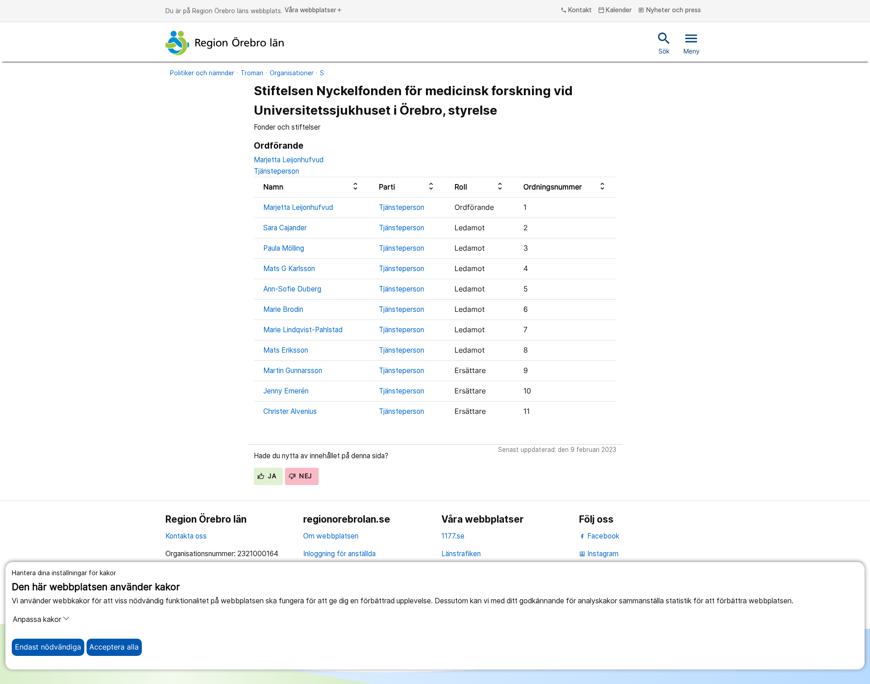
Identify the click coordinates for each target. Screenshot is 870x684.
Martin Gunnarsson (292, 370)
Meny (691, 42)
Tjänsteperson (276, 171)
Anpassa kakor (37, 619)
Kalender (615, 10)
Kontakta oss (186, 536)
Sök (664, 42)
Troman (252, 73)
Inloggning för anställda (339, 553)
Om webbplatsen (330, 536)
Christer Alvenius (290, 411)
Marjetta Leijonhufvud (289, 159)
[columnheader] (312, 187)
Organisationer (292, 73)
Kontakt (576, 10)
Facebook (602, 536)
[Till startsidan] (224, 43)
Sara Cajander (285, 227)
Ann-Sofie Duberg (292, 289)
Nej (304, 476)
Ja (271, 476)
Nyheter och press (669, 10)
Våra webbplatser (314, 10)
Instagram (599, 553)
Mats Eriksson (285, 350)
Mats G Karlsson (289, 268)
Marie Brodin (283, 309)
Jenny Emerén (286, 391)
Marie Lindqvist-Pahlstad (303, 329)
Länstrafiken (461, 553)
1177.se (452, 536)
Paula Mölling (283, 248)
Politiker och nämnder (202, 73)
